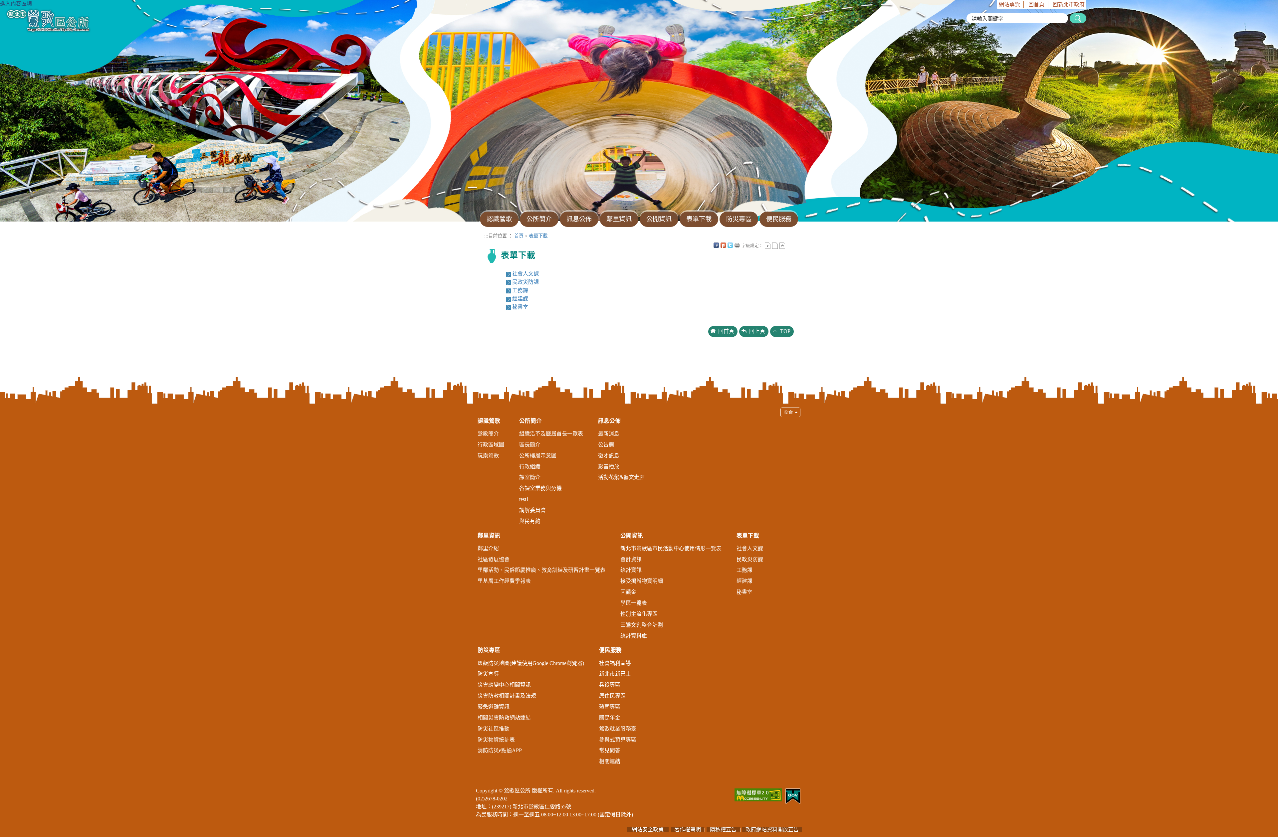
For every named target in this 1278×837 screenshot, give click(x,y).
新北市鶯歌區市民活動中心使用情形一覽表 (671, 548)
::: (995, 4)
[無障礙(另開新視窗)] (758, 794)
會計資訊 (631, 559)
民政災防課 (525, 282)
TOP (785, 331)
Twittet (730, 245)
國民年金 (609, 718)
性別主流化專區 (639, 614)
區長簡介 (529, 444)
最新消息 (608, 433)
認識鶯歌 (489, 421)
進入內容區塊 (16, 3)
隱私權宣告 (723, 829)
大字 (782, 246)
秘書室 (520, 307)
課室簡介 (529, 477)
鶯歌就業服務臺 (617, 729)
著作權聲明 (687, 829)
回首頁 (1036, 4)
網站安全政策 (648, 829)
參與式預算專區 (617, 740)
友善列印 (737, 245)
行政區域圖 (491, 444)
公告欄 (606, 444)
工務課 (520, 290)
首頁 (519, 236)
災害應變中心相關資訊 (504, 685)
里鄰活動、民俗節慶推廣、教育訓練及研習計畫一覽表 (541, 570)
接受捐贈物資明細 (641, 581)
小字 (767, 246)
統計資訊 (631, 570)
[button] (639, 589)
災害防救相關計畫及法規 (507, 696)
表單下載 (538, 236)
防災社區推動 (494, 729)
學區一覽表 (633, 603)
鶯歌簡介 (488, 433)
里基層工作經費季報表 (504, 581)
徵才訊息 (608, 455)
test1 (524, 499)
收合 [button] (790, 412)
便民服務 (610, 650)
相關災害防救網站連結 (504, 718)
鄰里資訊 (489, 536)
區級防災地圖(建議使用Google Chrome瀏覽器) (531, 663)
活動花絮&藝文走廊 (621, 477)
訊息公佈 (609, 421)
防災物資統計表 (496, 740)
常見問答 (609, 750)
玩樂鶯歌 (488, 455)
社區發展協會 (494, 559)
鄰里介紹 (488, 548)
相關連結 (609, 761)
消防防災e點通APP (500, 750)
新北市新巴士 (615, 674)
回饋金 (628, 592)
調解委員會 (532, 510)
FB (716, 245)
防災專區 (489, 650)
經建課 (520, 298)
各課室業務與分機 (540, 488)
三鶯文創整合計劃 (641, 625)
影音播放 (608, 466)
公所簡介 (530, 421)
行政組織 (529, 466)
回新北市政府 (1069, 4)
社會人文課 (525, 273)
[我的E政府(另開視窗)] (792, 795)
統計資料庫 (633, 636)
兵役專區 (609, 685)
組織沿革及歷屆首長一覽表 (551, 433)
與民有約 (529, 521)
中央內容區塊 (789, 245)
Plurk (723, 245)
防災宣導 (488, 674)
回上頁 (757, 331)
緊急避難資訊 (494, 707)
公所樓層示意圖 (537, 455)
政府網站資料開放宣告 (772, 829)
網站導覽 (1009, 4)
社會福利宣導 (615, 663)
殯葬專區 (609, 707)
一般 (775, 246)
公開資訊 (631, 536)
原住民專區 (612, 696)
